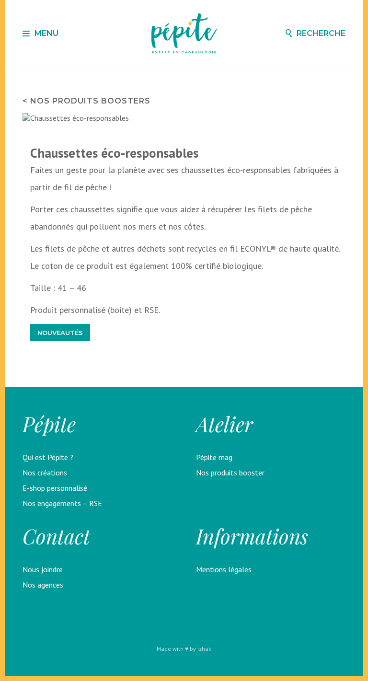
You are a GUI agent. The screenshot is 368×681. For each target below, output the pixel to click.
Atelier (224, 424)
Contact (56, 536)
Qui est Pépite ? (48, 457)
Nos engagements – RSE (62, 503)
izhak (204, 648)
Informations (252, 536)
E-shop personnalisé (55, 488)
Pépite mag (214, 457)
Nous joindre (43, 569)
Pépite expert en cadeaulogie (184, 33)
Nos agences (43, 584)
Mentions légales (224, 569)
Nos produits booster (230, 472)
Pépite (49, 424)
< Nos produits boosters (86, 100)
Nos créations (45, 472)
